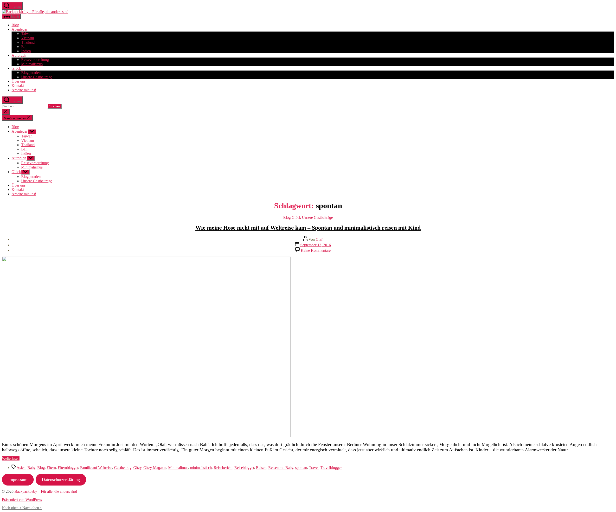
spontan (301, 468)
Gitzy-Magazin (154, 468)
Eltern (51, 468)
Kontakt (18, 86)
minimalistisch (201, 468)
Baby (31, 468)
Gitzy (137, 468)
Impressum (17, 479)
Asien (21, 468)
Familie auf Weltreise (96, 468)
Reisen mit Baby (280, 468)
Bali (24, 47)
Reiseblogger (244, 468)
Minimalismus (32, 64)
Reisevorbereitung (35, 60)
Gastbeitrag (122, 468)
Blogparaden (31, 73)
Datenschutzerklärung (61, 479)
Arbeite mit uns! (24, 90)
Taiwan (26, 34)
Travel (314, 468)
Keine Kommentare (316, 250)
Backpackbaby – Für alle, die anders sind (45, 491)
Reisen (261, 468)
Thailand (28, 42)
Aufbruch (19, 55)
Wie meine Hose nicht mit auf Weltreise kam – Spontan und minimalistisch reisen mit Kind (308, 228)
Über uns (19, 81)
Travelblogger (331, 468)
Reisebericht (223, 468)
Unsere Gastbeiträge (36, 77)
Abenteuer (19, 29)
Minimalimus (178, 468)
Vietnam (27, 38)
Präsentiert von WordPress (22, 500)
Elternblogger (68, 468)
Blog (15, 25)
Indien (26, 51)
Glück (16, 68)
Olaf (319, 239)
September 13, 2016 (315, 245)
